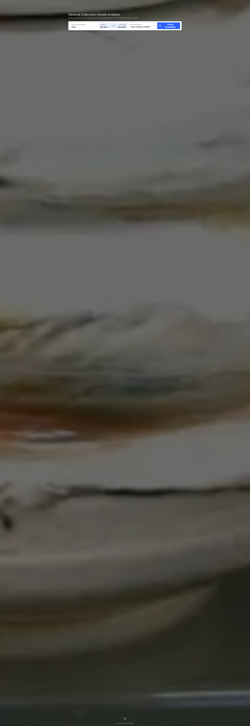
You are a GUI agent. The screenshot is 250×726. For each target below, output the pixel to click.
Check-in (103, 24)
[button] (205, 3)
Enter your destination (79, 24)
